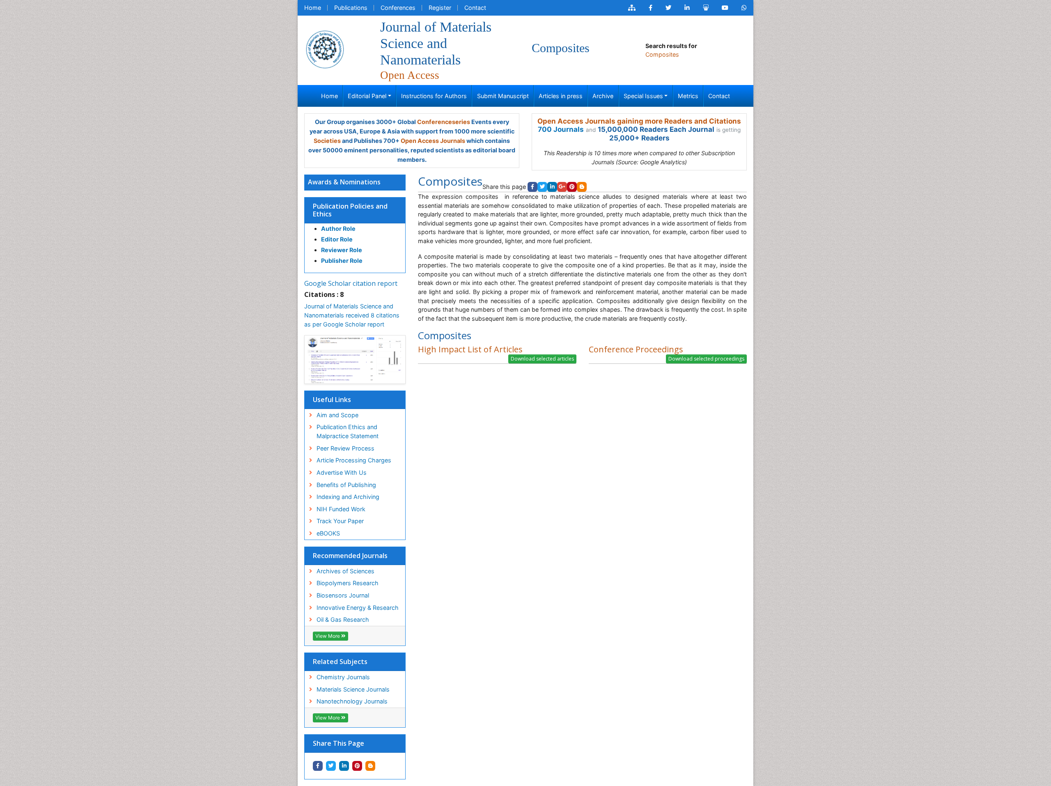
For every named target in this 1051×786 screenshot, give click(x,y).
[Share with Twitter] (331, 766)
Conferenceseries (443, 121)
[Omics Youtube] (725, 8)
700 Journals (561, 129)
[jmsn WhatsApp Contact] (744, 8)
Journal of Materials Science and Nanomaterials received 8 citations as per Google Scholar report (351, 315)
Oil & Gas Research (343, 619)
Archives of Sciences (345, 571)
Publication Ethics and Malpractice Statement (348, 431)
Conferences (398, 7)
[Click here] (632, 8)
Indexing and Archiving (348, 496)
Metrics (688, 95)
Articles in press (561, 95)
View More (328, 636)
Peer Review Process (345, 448)
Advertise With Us (342, 472)
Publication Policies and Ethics (350, 210)
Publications (350, 7)
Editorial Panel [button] (367, 95)
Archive (602, 95)
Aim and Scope (337, 414)
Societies (327, 140)
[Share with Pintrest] (357, 766)
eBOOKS (328, 533)
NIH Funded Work (341, 509)
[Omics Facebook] (650, 8)
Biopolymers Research (348, 582)
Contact (475, 7)
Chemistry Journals (343, 676)
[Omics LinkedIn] (687, 8)
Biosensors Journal (343, 595)
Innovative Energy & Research (358, 607)
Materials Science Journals (353, 689)
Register (440, 7)
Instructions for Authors (434, 95)
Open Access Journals (433, 140)
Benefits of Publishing (346, 484)
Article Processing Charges (354, 460)
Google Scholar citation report (350, 283)
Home (312, 7)
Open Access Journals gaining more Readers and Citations (639, 121)
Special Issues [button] (643, 95)
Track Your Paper (340, 520)
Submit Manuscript (503, 95)
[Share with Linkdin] (344, 766)
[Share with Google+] (562, 187)
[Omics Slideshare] (705, 8)
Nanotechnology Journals (352, 701)
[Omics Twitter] (668, 8)
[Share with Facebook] (318, 766)
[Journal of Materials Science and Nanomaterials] (324, 48)
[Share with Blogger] (370, 766)
